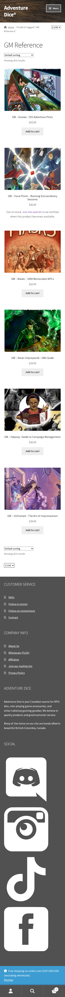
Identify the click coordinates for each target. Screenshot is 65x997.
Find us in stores (18, 604)
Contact (13, 617)
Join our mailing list (20, 666)
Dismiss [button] (8, 980)
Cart (50, 988)
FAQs (11, 597)
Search (32, 991)
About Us (13, 646)
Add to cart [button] (33, 131)
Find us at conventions (21, 611)
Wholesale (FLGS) (18, 652)
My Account (11, 991)
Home (11, 27)
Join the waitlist (32, 212)
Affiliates (13, 659)
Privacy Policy (16, 673)
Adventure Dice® (16, 11)
